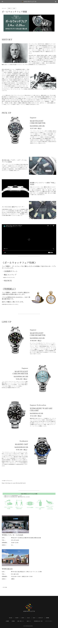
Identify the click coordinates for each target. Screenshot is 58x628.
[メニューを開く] (3, 1)
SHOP (34, 617)
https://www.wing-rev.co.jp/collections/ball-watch (14, 483)
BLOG (28, 617)
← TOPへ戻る (4, 587)
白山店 (14, 8)
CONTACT (40, 617)
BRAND (10, 617)
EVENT (16, 617)
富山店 (9, 8)
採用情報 (47, 617)
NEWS (23, 617)
